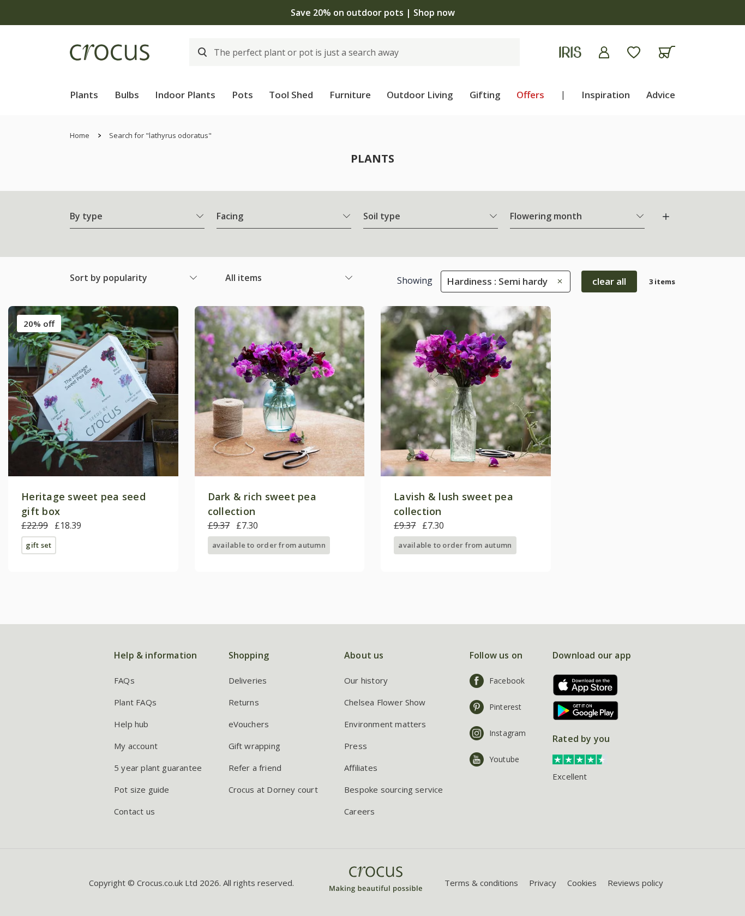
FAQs (124, 680)
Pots (242, 94)
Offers (530, 94)
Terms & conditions (481, 882)
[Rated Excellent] (579, 758)
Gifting (485, 94)
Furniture (350, 94)
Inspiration (605, 94)
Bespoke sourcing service (393, 789)
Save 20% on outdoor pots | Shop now (373, 13)
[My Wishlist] (634, 52)
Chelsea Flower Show (385, 702)
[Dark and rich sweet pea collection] (280, 391)
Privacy (542, 882)
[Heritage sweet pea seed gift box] (93, 391)
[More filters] (666, 216)
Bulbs (127, 94)
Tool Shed (291, 94)
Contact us (134, 811)
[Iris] (570, 52)
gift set (38, 545)
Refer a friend (255, 767)
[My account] (604, 52)
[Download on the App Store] (581, 685)
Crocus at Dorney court (273, 789)
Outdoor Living (420, 94)
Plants (84, 94)
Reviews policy (635, 882)
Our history (366, 680)
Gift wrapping (254, 745)
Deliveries (248, 680)
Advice (660, 94)
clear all (609, 281)
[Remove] (557, 281)
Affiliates (360, 767)
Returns (244, 702)
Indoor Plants (185, 94)
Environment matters (385, 724)
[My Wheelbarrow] (666, 52)
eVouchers (249, 724)
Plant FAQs (135, 702)
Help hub (131, 724)
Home (79, 135)
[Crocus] (109, 52)
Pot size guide (142, 789)
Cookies (582, 882)
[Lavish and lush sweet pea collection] (466, 391)
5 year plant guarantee (158, 767)
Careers (359, 811)
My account (136, 745)
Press (355, 745)
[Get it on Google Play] (581, 711)
